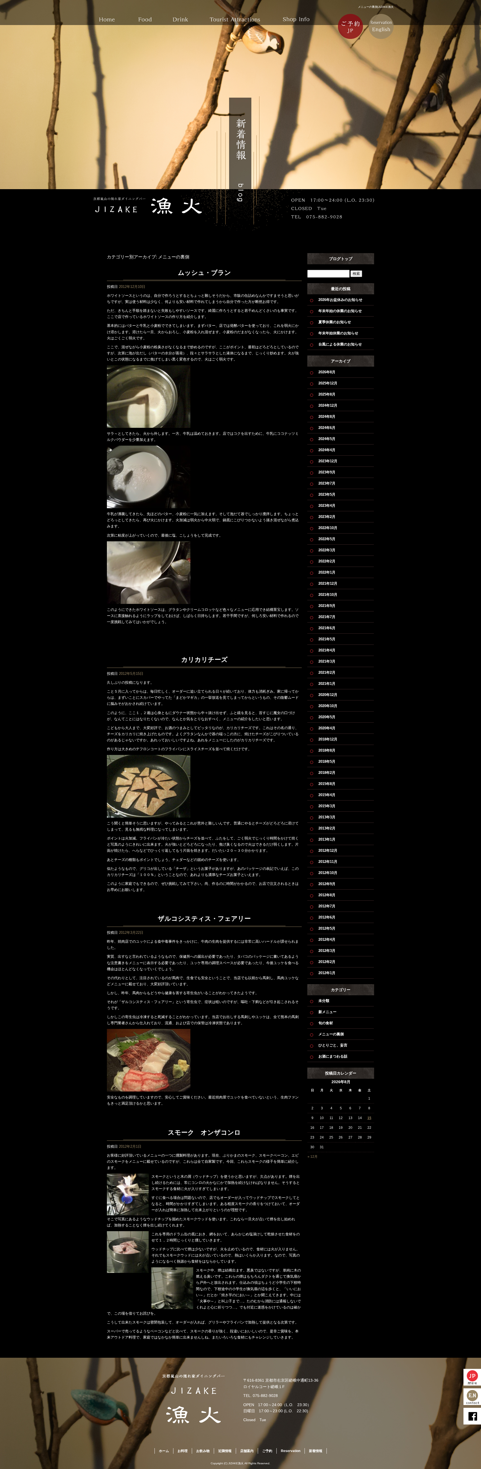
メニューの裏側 (331, 1034)
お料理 (145, 15)
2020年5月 (326, 717)
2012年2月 (326, 962)
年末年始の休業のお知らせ (340, 311)
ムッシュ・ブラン (204, 272)
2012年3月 (326, 951)
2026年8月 (326, 372)
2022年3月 (326, 550)
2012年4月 (326, 939)
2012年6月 (326, 917)
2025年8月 (326, 394)
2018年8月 (326, 750)
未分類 (323, 1001)
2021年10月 (327, 594)
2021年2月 (326, 672)
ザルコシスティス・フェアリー (204, 918)
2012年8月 (326, 895)
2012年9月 (326, 884)
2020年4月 (326, 728)
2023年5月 (326, 494)
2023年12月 (327, 461)
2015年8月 (326, 784)
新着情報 (315, 1451)
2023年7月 (326, 483)
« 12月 (313, 1157)
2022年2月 (326, 561)
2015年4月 (326, 795)
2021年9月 (326, 606)
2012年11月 (327, 862)
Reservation (290, 1451)
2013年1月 (326, 839)
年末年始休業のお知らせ (338, 333)
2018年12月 (327, 739)
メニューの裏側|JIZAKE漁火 (376, 6)
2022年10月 (327, 528)
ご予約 (267, 1451)
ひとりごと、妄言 (332, 1045)
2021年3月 (326, 661)
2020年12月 (327, 695)
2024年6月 (326, 428)
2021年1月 (326, 684)
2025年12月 (327, 383)
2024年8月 (326, 416)
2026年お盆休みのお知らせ (340, 300)
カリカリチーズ (204, 659)
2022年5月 (326, 539)
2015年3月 (326, 806)
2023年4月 (326, 505)
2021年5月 (326, 639)
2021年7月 (326, 617)
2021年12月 (327, 583)
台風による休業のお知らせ (340, 344)
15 (369, 1118)
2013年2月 (326, 828)
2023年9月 (326, 472)
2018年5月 (326, 761)
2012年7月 (326, 906)
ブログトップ (340, 258)
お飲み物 (184, 15)
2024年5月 (326, 439)
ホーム (106, 15)
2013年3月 (326, 817)
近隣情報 (235, 15)
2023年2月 (326, 517)
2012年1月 (326, 973)
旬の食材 (325, 1023)
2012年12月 (327, 850)
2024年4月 (326, 450)
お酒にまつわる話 (332, 1056)
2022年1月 (326, 572)
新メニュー (327, 1012)
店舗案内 (296, 15)
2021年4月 (326, 650)
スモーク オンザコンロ (204, 1132)
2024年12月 (327, 405)
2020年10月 (327, 706)
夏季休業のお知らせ (334, 322)
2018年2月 (326, 773)
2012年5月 (326, 928)
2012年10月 (327, 873)
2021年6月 (326, 628)
